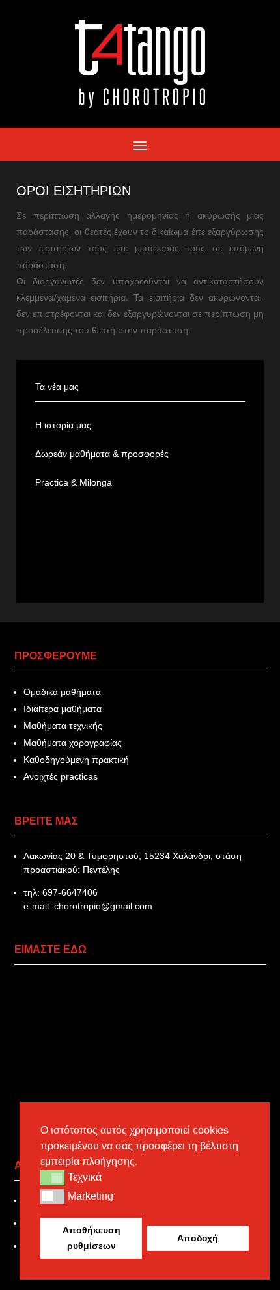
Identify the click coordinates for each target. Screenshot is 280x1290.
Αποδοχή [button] (197, 1238)
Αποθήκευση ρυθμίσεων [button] (91, 1238)
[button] (52, 1177)
